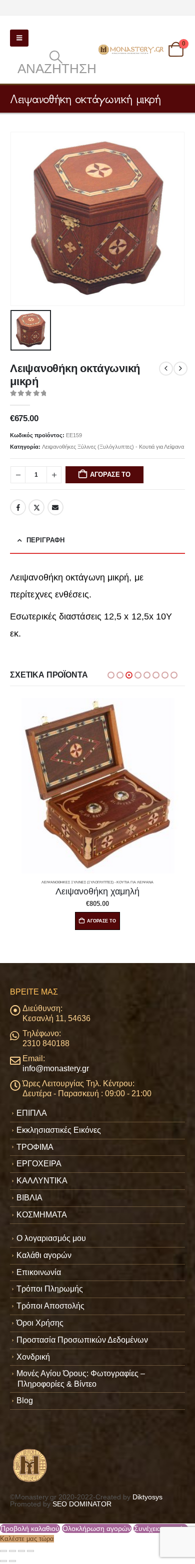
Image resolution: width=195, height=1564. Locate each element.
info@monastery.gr (55, 1068)
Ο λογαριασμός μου (51, 1238)
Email (56, 507)
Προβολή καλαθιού (30, 1528)
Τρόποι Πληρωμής (49, 1289)
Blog (24, 1400)
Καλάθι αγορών (44, 1255)
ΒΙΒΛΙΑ (29, 1197)
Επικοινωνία (38, 1272)
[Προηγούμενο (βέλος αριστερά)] (3, 1561)
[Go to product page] (97, 785)
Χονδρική (33, 1357)
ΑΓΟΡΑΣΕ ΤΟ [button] (101, 920)
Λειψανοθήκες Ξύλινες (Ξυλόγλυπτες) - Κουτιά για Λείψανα (113, 447)
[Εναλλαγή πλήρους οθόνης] (12, 1551)
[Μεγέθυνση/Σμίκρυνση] (3, 1551)
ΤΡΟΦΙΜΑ (35, 1147)
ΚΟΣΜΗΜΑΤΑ (41, 1214)
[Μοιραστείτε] (21, 1551)
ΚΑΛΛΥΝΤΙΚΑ (42, 1180)
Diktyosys (147, 1497)
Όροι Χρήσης (40, 1323)
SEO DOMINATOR (82, 1504)
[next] (181, 369)
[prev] (166, 369)
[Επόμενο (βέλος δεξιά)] (12, 1561)
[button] (19, 38)
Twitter (36, 507)
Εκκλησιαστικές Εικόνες (58, 1130)
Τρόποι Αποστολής (50, 1306)
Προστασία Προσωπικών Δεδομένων (82, 1340)
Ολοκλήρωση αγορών (96, 1528)
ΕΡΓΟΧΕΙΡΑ (39, 1163)
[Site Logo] (131, 50)
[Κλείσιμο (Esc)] (30, 1551)
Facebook (18, 507)
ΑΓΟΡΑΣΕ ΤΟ (110, 474)
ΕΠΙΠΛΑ (31, 1113)
